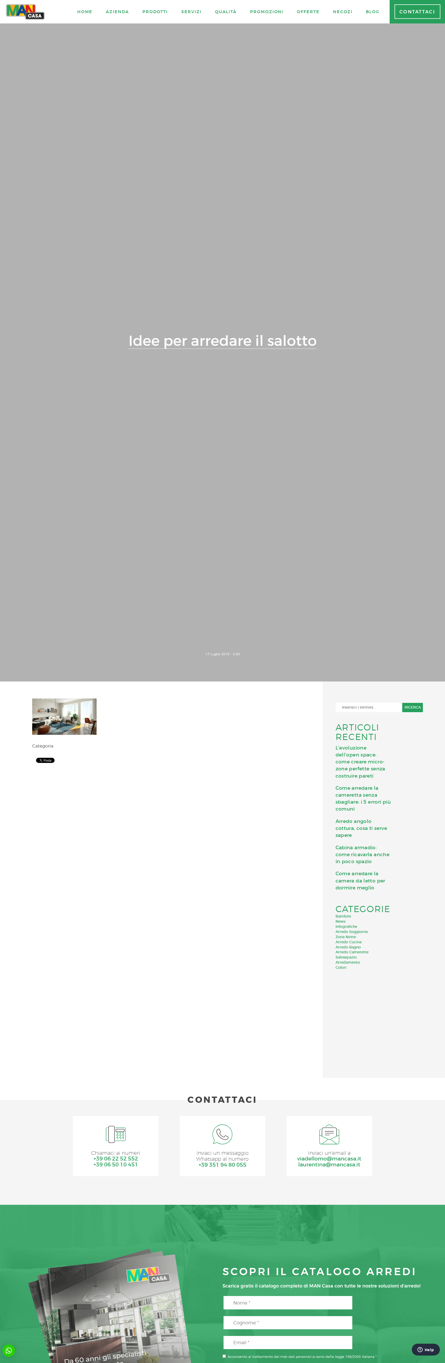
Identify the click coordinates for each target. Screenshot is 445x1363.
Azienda (117, 11)
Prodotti (155, 11)
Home (85, 11)
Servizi (191, 11)
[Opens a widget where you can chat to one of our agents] (426, 1350)
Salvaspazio (346, 957)
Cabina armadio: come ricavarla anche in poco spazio (363, 854)
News (341, 921)
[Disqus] (167, 835)
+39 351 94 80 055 (222, 1165)
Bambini (343, 916)
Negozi (343, 11)
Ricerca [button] (413, 707)
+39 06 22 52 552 (115, 1159)
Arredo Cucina (349, 942)
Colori (341, 967)
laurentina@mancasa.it (329, 1165)
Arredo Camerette (352, 952)
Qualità (226, 11)
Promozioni (267, 11)
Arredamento (348, 962)
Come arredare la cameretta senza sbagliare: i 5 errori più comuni (363, 798)
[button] (9, 1350)
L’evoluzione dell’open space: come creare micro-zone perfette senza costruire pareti (360, 762)
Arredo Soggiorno (352, 931)
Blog (373, 11)
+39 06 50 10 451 (115, 1165)
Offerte (308, 11)
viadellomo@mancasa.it (329, 1159)
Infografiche (346, 926)
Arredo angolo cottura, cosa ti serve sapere (361, 828)
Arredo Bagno (348, 947)
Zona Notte (346, 937)
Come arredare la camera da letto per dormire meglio (360, 880)
